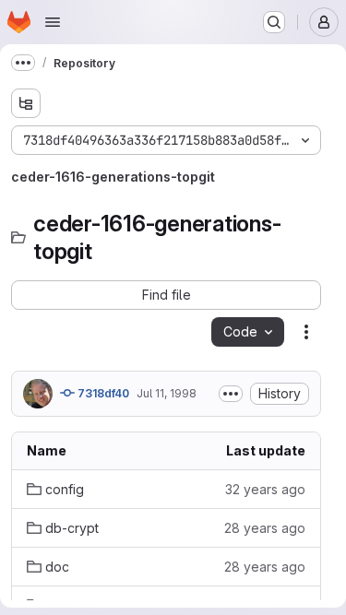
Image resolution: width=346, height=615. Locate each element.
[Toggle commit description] (231, 393)
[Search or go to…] (274, 22)
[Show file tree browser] (26, 103)
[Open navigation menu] (52, 22)
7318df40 (102, 393)
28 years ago (264, 528)
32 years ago (265, 489)
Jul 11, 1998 (167, 393)
